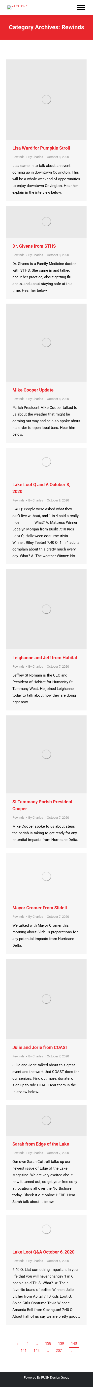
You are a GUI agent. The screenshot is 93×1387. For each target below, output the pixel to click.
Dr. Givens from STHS (34, 246)
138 (48, 1343)
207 (59, 1350)
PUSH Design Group (55, 1377)
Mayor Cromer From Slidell (39, 907)
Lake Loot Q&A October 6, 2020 (43, 1252)
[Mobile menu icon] (81, 7)
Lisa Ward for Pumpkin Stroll (41, 148)
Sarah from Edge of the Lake (40, 1144)
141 (24, 1350)
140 (74, 1343)
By (35, 157)
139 (61, 1343)
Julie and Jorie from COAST (40, 1047)
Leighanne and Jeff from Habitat (44, 657)
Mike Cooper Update (33, 390)
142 (36, 1350)
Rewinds (18, 157)
